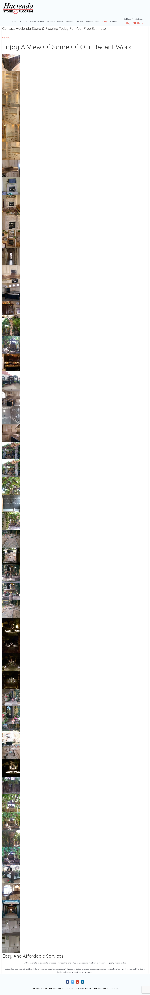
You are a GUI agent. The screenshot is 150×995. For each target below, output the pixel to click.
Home (14, 21)
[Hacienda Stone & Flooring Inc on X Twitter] (72, 982)
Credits (78, 988)
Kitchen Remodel (37, 21)
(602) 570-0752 (134, 23)
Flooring (69, 21)
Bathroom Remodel (55, 21)
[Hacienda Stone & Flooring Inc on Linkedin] (82, 982)
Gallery (104, 21)
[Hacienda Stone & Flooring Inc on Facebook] (67, 982)
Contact (113, 21)
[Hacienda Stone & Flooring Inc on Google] (77, 982)
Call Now (6, 38)
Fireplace (79, 21)
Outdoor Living (92, 21)
